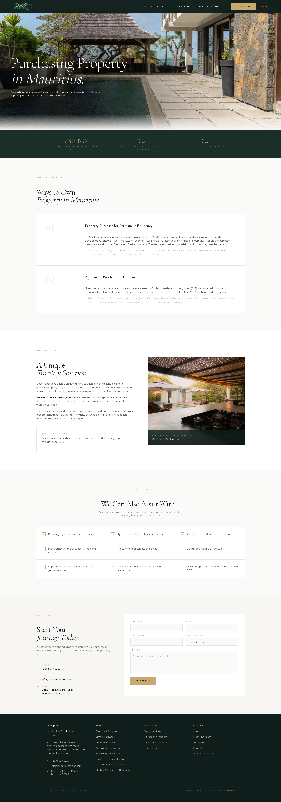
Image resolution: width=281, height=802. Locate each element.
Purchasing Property (156, 737)
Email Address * (194, 621)
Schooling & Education (108, 753)
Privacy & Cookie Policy (195, 790)
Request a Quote (203, 753)
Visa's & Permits (183, 7)
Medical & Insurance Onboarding (114, 770)
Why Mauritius (152, 731)
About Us (198, 731)
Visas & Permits (104, 737)
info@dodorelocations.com (57, 679)
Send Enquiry (143, 681)
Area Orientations (105, 742)
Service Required (195, 636)
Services (162, 7)
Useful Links (151, 748)
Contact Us (244, 6)
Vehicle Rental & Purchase (111, 764)
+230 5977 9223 (51, 668)
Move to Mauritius (209, 7)
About (145, 7)
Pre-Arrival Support (106, 731)
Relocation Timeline (155, 742)
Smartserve (229, 790)
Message (135, 650)
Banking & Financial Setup (110, 759)
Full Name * (137, 621)
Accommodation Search (109, 748)
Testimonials (200, 742)
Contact (197, 748)
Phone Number (138, 636)
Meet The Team (202, 737)
